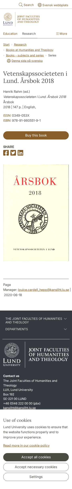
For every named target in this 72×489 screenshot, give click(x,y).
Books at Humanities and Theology (29, 50)
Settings (36, 477)
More (63, 34)
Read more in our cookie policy (26, 445)
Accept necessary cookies (36, 467)
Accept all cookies (36, 457)
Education (10, 34)
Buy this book (36, 135)
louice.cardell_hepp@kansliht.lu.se (43, 290)
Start (6, 44)
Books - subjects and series (25, 55)
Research (29, 34)
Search (29, 5)
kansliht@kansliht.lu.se (19, 408)
